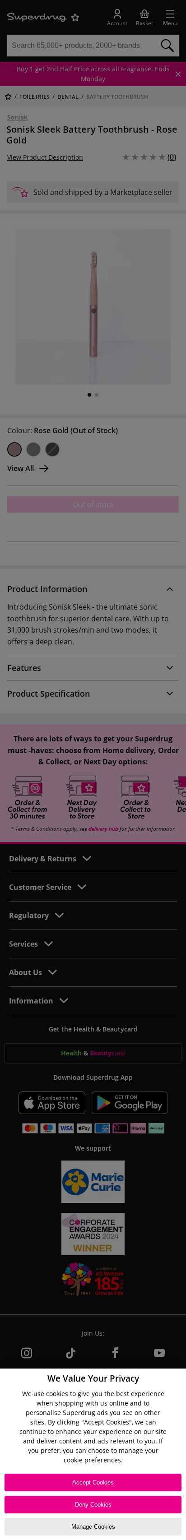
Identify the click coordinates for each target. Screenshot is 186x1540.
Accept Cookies (93, 1482)
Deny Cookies (93, 1504)
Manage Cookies (93, 1526)
